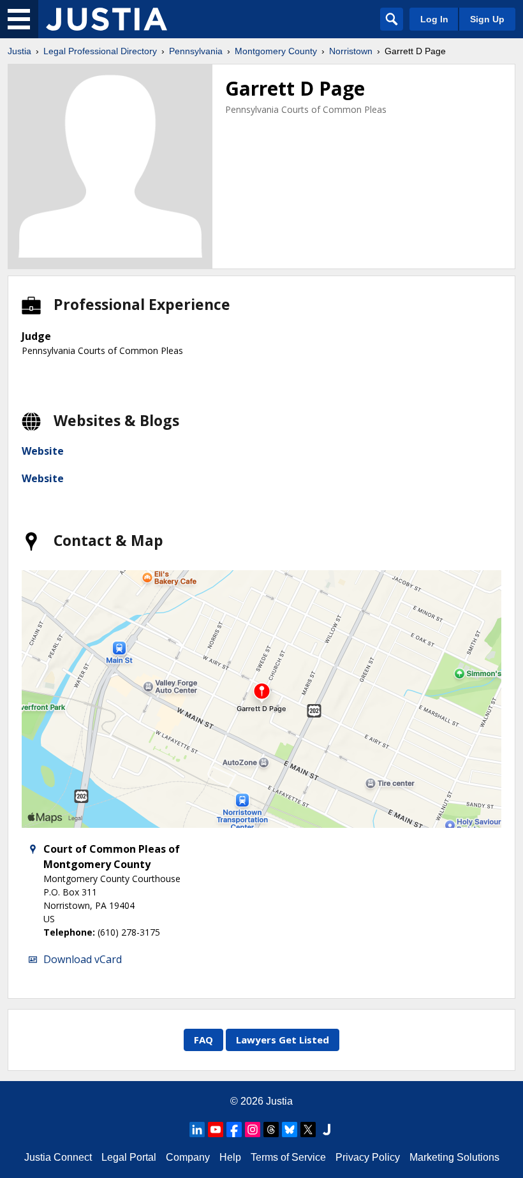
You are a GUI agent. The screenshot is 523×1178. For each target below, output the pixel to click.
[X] (308, 1129)
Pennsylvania (196, 51)
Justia (19, 51)
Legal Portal (128, 1157)
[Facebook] (234, 1129)
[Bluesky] (289, 1129)
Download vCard (82, 959)
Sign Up (487, 19)
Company (188, 1157)
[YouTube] (215, 1129)
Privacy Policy (367, 1157)
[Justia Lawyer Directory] (326, 1129)
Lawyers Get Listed (282, 1039)
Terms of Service (288, 1157)
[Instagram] (252, 1129)
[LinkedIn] (197, 1129)
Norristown (350, 51)
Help (230, 1157)
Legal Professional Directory (100, 51)
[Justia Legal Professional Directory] (106, 19)
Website (43, 451)
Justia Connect (58, 1157)
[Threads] (271, 1129)
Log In (434, 19)
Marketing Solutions (454, 1157)
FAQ (203, 1039)
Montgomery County (276, 51)
